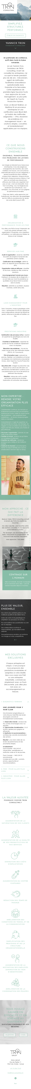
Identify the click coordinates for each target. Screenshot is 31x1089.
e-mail (23, 1035)
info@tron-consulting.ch (15, 1073)
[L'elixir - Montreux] (15, 1083)
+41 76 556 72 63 (15, 1068)
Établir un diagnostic (15, 35)
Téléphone (9, 1035)
